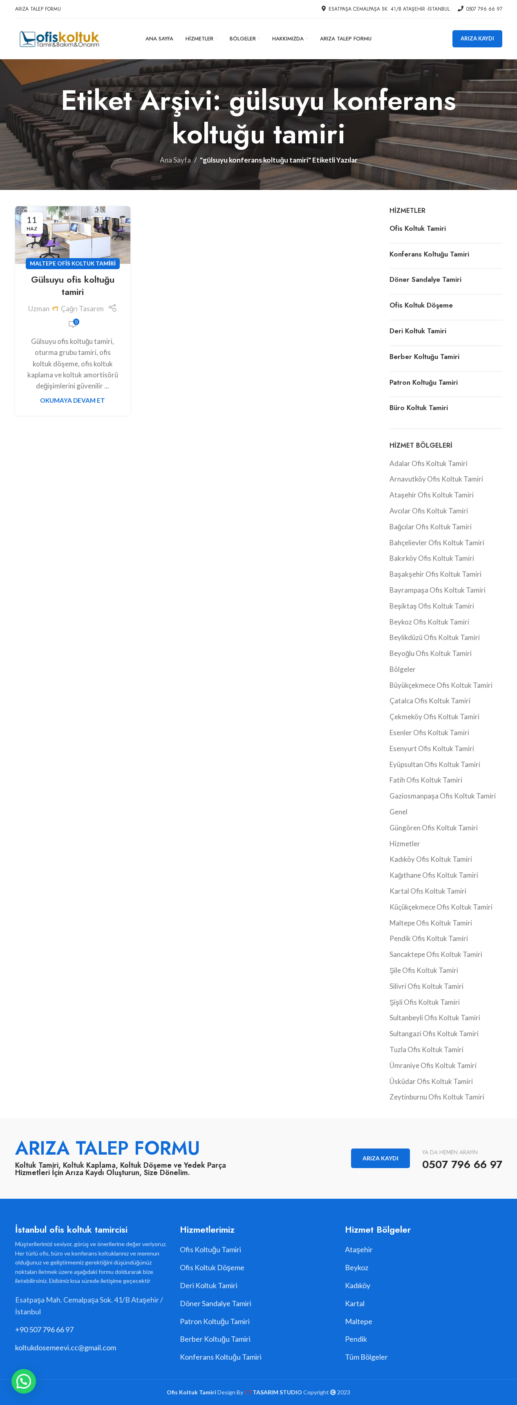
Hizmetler (404, 843)
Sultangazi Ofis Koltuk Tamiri (434, 1033)
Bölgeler (402, 669)
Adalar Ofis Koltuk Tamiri (428, 463)
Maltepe (358, 1321)
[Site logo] (59, 37)
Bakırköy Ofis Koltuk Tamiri (431, 558)
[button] (23, 1381)
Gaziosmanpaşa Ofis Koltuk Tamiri (442, 796)
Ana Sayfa (175, 160)
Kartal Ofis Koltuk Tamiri (427, 891)
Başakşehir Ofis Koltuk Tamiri (435, 574)
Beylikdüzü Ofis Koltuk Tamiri (434, 637)
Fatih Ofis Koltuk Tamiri (425, 780)
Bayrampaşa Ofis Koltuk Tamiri (437, 590)
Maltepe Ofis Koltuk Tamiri (73, 263)
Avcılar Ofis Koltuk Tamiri (428, 510)
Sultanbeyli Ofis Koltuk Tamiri (434, 1017)
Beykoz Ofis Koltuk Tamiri (429, 622)
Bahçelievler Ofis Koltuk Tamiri (436, 542)
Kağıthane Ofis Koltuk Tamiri (433, 875)
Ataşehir (359, 1249)
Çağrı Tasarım (82, 308)
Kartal (355, 1303)
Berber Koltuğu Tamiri (424, 356)
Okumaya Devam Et (72, 400)
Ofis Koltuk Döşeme (421, 305)
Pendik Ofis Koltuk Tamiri (428, 938)
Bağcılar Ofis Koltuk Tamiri (430, 526)
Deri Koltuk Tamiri (417, 331)
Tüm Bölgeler (366, 1356)
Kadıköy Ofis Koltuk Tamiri (430, 859)
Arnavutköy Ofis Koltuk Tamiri (436, 479)
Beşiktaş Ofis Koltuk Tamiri (431, 606)
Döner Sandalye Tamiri (425, 279)
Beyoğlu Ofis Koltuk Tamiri (430, 653)
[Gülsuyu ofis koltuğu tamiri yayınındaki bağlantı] (72, 235)
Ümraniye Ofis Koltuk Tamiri (433, 1065)
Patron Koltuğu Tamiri (423, 382)
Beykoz (356, 1267)
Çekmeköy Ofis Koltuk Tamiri (434, 716)
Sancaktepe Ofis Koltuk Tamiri (435, 954)
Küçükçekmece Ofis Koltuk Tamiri (440, 907)
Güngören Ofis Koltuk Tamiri (433, 827)
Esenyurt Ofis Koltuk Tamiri (431, 748)
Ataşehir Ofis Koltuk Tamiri (431, 495)
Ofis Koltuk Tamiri (417, 228)
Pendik (356, 1338)
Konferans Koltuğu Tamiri (429, 254)
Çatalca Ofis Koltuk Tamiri (429, 700)
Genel (398, 811)
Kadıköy (357, 1285)
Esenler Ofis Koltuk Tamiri (429, 732)
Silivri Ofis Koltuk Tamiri (426, 986)
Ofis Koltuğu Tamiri (210, 1249)
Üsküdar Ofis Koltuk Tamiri (431, 1081)
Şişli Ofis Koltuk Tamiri (424, 1002)
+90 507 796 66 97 (44, 1329)
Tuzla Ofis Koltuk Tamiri (426, 1049)
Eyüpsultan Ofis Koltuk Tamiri (434, 764)
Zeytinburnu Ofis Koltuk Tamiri (436, 1097)
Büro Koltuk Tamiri (418, 408)
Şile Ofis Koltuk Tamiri (423, 970)
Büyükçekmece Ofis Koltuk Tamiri (440, 685)
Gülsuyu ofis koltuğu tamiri (72, 286)
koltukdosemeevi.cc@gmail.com (65, 1347)
